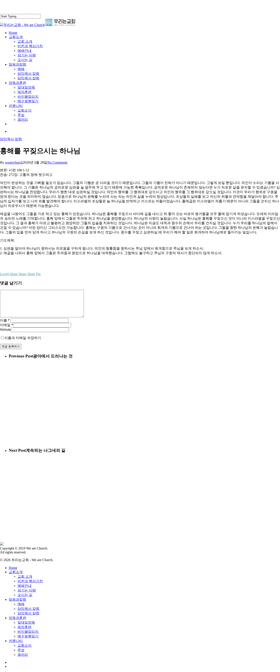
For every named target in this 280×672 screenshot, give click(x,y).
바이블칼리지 (28, 632)
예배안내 (25, 586)
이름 (5, 320)
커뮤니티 (16, 641)
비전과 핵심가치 (30, 581)
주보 (21, 650)
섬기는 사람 (27, 590)
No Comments (57, 162)
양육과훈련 (17, 618)
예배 (21, 604)
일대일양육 (26, 622)
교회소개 (16, 572)
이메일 (6, 325)
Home (13, 568)
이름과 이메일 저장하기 (22, 338)
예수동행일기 (28, 636)
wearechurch (14, 162)
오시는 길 (25, 595)
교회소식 (25, 645)
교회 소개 (25, 576)
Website (5, 329)
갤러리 (23, 654)
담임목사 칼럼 (11, 139)
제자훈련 (25, 627)
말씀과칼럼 (17, 599)
